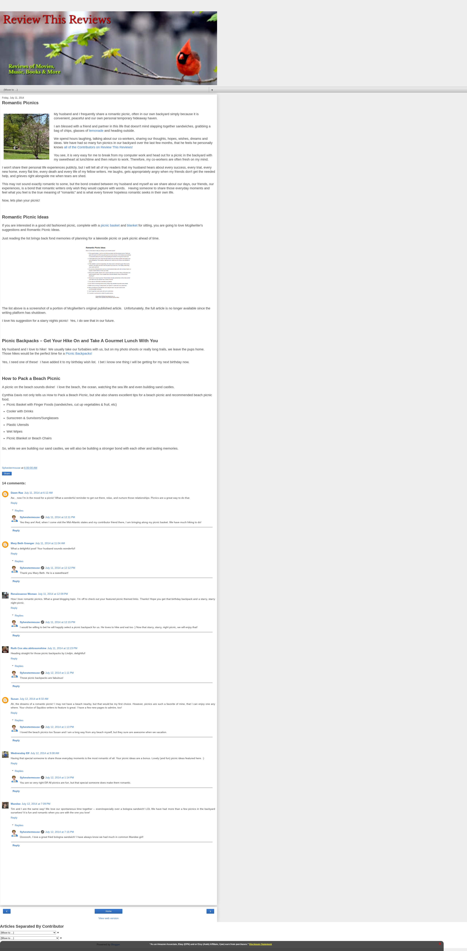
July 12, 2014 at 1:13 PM (59, 726)
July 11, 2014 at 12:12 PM (60, 567)
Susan (15, 698)
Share (7, 473)
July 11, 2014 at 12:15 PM (60, 622)
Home (109, 911)
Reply (14, 502)
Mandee (16, 803)
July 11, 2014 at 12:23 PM (62, 648)
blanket (132, 225)
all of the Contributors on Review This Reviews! (98, 147)
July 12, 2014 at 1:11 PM (59, 672)
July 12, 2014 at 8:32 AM (34, 698)
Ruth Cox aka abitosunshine (28, 648)
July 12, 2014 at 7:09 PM (36, 803)
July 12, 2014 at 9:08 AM (44, 753)
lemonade (96, 130)
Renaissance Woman (24, 593)
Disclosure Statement (260, 944)
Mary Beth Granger (22, 543)
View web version (109, 918)
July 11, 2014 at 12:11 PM (60, 517)
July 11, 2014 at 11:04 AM (50, 543)
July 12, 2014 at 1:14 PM (59, 777)
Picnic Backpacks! (79, 353)
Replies (19, 510)
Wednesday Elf (20, 753)
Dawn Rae (17, 492)
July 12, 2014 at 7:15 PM (59, 831)
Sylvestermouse (30, 517)
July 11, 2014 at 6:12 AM (38, 492)
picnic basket (110, 225)
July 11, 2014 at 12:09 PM (53, 593)
